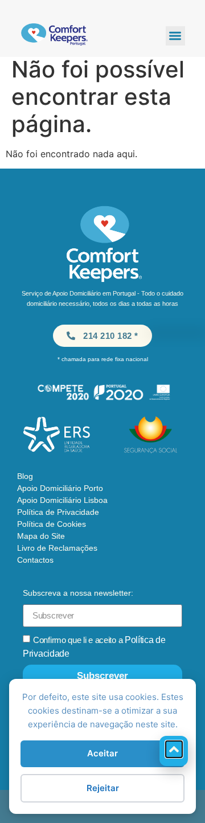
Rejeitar (103, 788)
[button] (176, 36)
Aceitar (102, 753)
